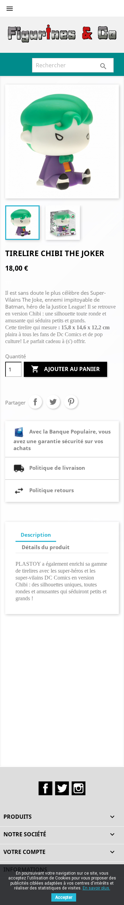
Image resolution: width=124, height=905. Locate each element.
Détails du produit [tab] (46, 547)
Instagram (78, 788)
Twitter (62, 788)
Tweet (53, 402)
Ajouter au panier (65, 369)
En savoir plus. (96, 888)
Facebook (45, 788)
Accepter (63, 897)
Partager (35, 402)
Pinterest (71, 402)
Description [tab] (36, 534)
